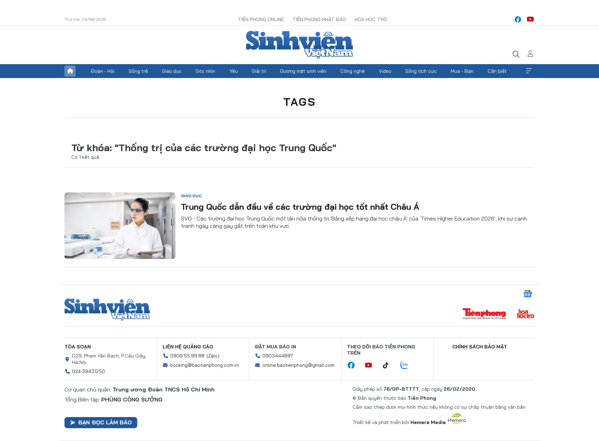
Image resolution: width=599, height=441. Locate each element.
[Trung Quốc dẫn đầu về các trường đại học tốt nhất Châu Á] (119, 225)
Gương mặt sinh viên (303, 71)
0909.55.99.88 (187, 356)
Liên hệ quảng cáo (188, 347)
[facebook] (518, 19)
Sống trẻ (138, 71)
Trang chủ (70, 71)
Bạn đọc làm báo (105, 422)
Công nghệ (352, 71)
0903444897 (277, 356)
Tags (299, 102)
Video (385, 71)
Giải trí (259, 71)
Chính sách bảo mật (479, 347)
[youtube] (530, 19)
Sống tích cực (421, 71)
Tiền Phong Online (261, 19)
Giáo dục (172, 71)
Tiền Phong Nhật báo (319, 19)
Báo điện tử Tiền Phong (299, 45)
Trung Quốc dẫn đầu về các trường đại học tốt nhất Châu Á (300, 206)
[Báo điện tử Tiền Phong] (484, 314)
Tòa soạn (77, 347)
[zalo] (408, 365)
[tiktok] (389, 365)
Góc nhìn (205, 71)
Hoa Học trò (371, 19)
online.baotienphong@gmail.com (298, 365)
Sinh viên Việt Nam (107, 310)
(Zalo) (213, 356)
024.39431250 (88, 371)
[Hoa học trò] (526, 314)
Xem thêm (529, 71)
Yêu (233, 71)
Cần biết (497, 71)
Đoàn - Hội (102, 71)
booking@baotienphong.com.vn (204, 365)
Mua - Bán (462, 71)
